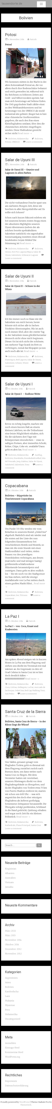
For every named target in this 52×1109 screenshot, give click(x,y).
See (17, 595)
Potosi (10, 34)
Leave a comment (34, 142)
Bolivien (12, 138)
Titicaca (23, 595)
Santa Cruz (36, 825)
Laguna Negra (26, 252)
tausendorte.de (12, 3)
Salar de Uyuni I (19, 384)
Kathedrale (10, 825)
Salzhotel (9, 464)
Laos (7, 996)
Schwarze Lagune (30, 255)
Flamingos (10, 360)
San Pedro (9, 693)
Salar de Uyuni (34, 360)
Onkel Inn (19, 690)
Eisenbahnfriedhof (32, 458)
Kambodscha (11, 991)
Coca (7, 687)
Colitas (13, 687)
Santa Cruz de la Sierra (25, 711)
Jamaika (9, 887)
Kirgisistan (10, 868)
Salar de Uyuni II (19, 276)
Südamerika (22, 138)
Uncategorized (12, 1018)
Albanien (9, 873)
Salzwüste (16, 255)
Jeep (19, 461)
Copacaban (10, 595)
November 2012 (13, 953)
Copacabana (16, 485)
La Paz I (12, 616)
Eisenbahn (18, 458)
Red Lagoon (21, 360)
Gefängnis (22, 687)
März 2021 (10, 930)
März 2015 (10, 935)
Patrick (33, 39)
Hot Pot (15, 252)
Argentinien (11, 978)
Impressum (11, 1081)
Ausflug (38, 455)
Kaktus (24, 461)
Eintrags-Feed (12, 1047)
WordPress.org (12, 1056)
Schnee (18, 363)
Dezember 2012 (13, 949)
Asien (8, 982)
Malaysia (9, 1000)
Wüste (26, 363)
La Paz (31, 687)
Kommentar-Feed (14, 1052)
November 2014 (13, 940)
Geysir (8, 252)
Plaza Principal (23, 825)
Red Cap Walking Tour (35, 690)
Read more (25, 133)
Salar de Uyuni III (20, 159)
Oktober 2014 (12, 944)
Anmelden (10, 1043)
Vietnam (9, 882)
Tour (27, 464)
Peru (7, 1009)
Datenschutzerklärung (16, 1085)
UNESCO (16, 142)
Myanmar (10, 1005)
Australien (10, 877)
